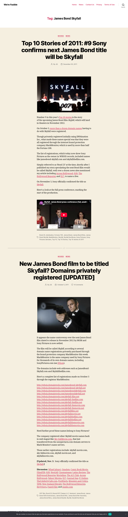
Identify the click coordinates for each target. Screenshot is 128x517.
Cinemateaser (65, 472)
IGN (76, 173)
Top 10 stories (65, 117)
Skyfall (40, 184)
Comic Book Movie (79, 469)
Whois (60, 363)
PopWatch (63, 481)
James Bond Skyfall (59, 498)
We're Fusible (10, 5)
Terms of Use (109, 5)
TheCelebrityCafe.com (47, 481)
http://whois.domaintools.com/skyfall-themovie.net (60, 408)
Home (74, 5)
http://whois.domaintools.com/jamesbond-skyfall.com (62, 385)
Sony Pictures (81, 237)
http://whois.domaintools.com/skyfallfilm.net (58, 411)
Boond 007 (56, 493)
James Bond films (79, 235)
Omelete (66, 469)
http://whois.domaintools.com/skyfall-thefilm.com (60, 399)
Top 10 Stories (63, 239)
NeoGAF (54, 472)
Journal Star (72, 478)
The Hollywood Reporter (74, 484)
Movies (61, 36)
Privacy (99, 5)
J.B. (57, 64)
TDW (39, 484)
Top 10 (54, 239)
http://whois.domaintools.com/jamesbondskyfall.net (61, 393)
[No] (126, 514)
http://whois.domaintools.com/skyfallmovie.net (58, 414)
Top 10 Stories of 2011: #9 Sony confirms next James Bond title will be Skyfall (64, 50)
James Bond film (61, 496)
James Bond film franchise (77, 496)
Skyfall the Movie (70, 237)
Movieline (61, 475)
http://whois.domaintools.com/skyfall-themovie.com (61, 405)
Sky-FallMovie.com (63, 439)
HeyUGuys (42, 487)
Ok (110, 514)
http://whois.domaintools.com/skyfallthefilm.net (59, 419)
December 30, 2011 (70, 64)
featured (73, 493)
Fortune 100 (58, 235)
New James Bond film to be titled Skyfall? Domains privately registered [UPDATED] (64, 270)
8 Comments (78, 285)
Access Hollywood (64, 173)
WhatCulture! (54, 469)
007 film (42, 493)
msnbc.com (67, 487)
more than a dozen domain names (66, 128)
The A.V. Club (73, 475)
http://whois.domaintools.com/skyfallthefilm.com (59, 417)
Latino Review (79, 472)
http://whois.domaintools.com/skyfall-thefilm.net (59, 402)
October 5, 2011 (63, 285)
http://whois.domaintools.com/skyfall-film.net (58, 396)
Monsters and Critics (78, 481)
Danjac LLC (65, 493)
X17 (62, 176)
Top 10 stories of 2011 (76, 239)
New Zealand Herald (52, 484)
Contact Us (90, 5)
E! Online (83, 478)
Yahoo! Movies (55, 478)
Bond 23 (42, 235)
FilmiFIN (41, 472)
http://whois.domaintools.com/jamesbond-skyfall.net (61, 388)
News (81, 5)
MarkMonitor (53, 237)
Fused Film (53, 487)
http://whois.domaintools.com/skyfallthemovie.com (60, 422)
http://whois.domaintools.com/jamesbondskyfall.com (61, 391)
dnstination (50, 235)
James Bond (68, 235)
